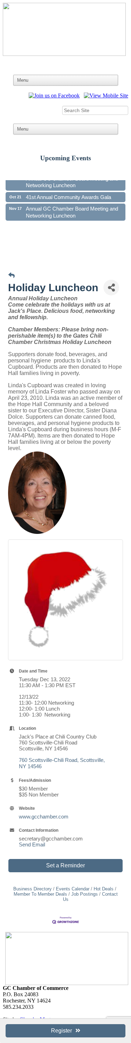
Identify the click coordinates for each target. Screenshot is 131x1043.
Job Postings (84, 894)
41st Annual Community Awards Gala (68, 196)
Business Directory (32, 888)
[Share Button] (111, 287)
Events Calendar (72, 888)
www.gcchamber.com (43, 817)
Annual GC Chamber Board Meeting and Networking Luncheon (72, 180)
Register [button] (61, 1031)
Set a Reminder (65, 865)
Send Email (32, 844)
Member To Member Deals (40, 894)
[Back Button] (11, 275)
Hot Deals (104, 888)
